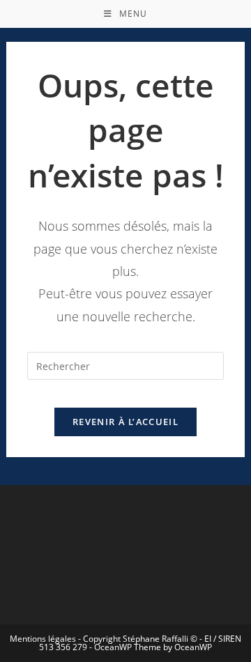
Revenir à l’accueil (125, 421)
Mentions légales (43, 639)
